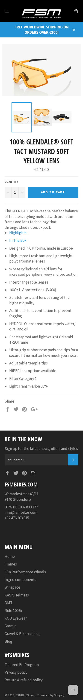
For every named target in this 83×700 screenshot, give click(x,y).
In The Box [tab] (18, 240)
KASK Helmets (17, 595)
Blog (8, 641)
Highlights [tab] (18, 232)
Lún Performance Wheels (25, 572)
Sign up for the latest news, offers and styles (41, 448)
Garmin (10, 625)
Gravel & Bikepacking (22, 633)
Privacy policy (16, 672)
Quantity (11, 181)
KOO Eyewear (16, 618)
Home (10, 556)
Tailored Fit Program (22, 664)
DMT (8, 602)
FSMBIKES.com (26, 695)
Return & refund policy (24, 679)
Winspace (12, 587)
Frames (11, 564)
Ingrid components (20, 579)
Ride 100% (13, 610)
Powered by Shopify (50, 695)
